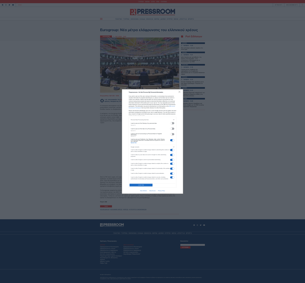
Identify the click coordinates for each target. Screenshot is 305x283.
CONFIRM (141, 185)
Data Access (152, 190)
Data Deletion (143, 190)
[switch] (172, 123)
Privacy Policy (161, 190)
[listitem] (152, 120)
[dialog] (152, 141)
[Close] (179, 92)
